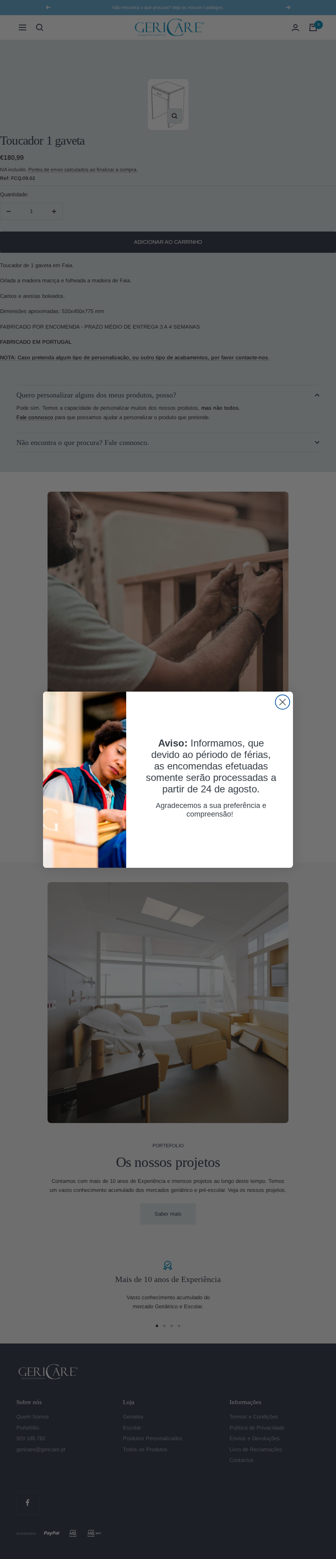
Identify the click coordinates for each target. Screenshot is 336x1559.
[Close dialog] (282, 702)
